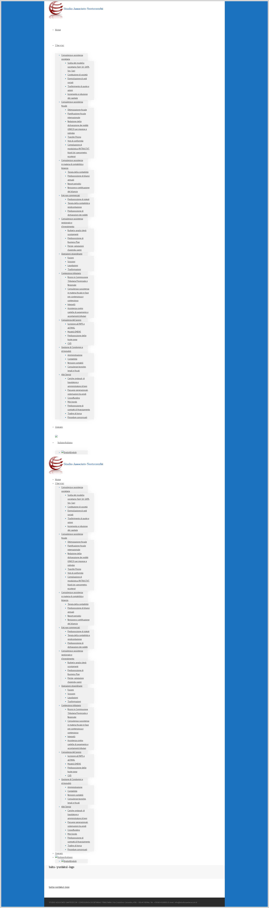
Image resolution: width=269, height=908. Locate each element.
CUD (69, 343)
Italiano (69, 442)
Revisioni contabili (75, 363)
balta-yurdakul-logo (59, 887)
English (73, 452)
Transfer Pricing (74, 137)
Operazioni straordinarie (71, 254)
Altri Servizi (66, 374)
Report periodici (74, 183)
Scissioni (71, 261)
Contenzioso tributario (71, 273)
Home (58, 30)
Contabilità (72, 359)
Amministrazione (75, 355)
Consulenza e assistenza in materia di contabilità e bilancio (72, 164)
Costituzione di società (77, 74)
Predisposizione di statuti (78, 199)
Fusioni (71, 257)
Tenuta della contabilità (78, 172)
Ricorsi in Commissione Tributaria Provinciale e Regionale (78, 281)
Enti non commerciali (70, 195)
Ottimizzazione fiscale (77, 109)
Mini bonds (72, 401)
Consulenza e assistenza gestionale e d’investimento (72, 222)
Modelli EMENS (74, 331)
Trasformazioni (74, 269)
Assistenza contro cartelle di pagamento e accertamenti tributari (78, 312)
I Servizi (59, 45)
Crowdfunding (74, 398)
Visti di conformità (75, 141)
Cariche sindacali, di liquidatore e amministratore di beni (77, 382)
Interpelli (71, 304)
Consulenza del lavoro (71, 320)
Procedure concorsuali (77, 417)
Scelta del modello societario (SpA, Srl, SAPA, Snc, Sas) (79, 67)
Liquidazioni (73, 265)
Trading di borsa (75, 413)
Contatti (59, 427)
